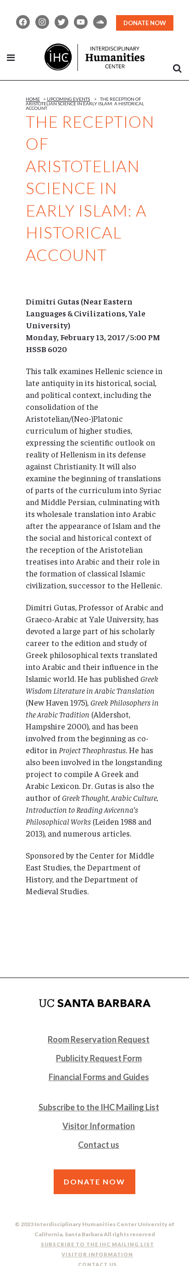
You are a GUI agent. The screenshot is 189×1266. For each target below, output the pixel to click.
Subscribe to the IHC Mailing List (99, 1107)
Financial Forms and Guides (99, 1077)
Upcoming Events (68, 99)
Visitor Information (98, 1126)
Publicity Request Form (99, 1058)
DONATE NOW (144, 23)
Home (33, 99)
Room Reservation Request (99, 1039)
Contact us (98, 1145)
